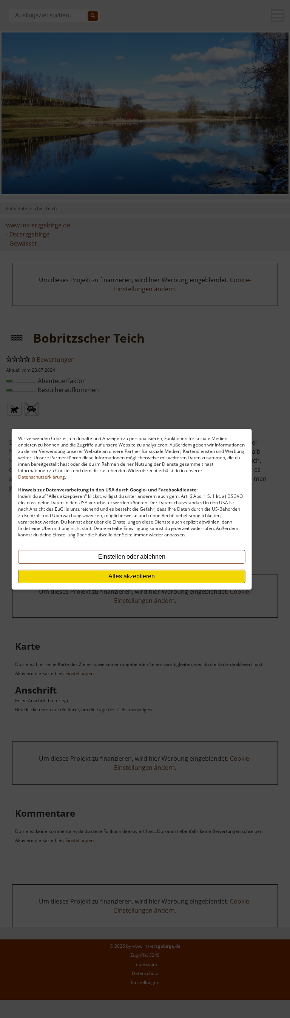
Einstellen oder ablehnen (131, 556)
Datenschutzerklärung (41, 477)
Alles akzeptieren (131, 576)
